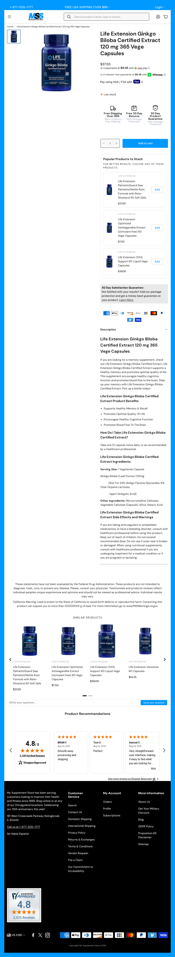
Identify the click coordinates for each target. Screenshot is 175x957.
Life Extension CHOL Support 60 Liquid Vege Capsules (133, 261)
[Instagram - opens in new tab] (47, 935)
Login (159, 7)
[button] (106, 17)
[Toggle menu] (9, 16)
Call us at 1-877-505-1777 (23, 827)
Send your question (154, 702)
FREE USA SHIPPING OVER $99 (86, 7)
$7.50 (121, 241)
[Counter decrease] (103, 143)
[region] (134, 223)
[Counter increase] (116, 143)
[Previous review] (11, 750)
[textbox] (74, 702)
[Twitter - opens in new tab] (40, 935)
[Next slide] (164, 659)
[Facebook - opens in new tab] (33, 935)
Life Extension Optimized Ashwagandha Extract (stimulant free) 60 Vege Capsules (131, 227)
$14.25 (133, 677)
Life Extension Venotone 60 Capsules (144, 669)
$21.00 (122, 203)
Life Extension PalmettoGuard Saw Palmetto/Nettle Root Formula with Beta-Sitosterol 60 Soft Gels (132, 189)
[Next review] (164, 750)
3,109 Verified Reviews (32, 755)
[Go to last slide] (10, 659)
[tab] (85, 695)
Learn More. (126, 300)
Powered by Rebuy (134, 275)
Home (10, 26)
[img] (32, 750)
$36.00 (122, 271)
